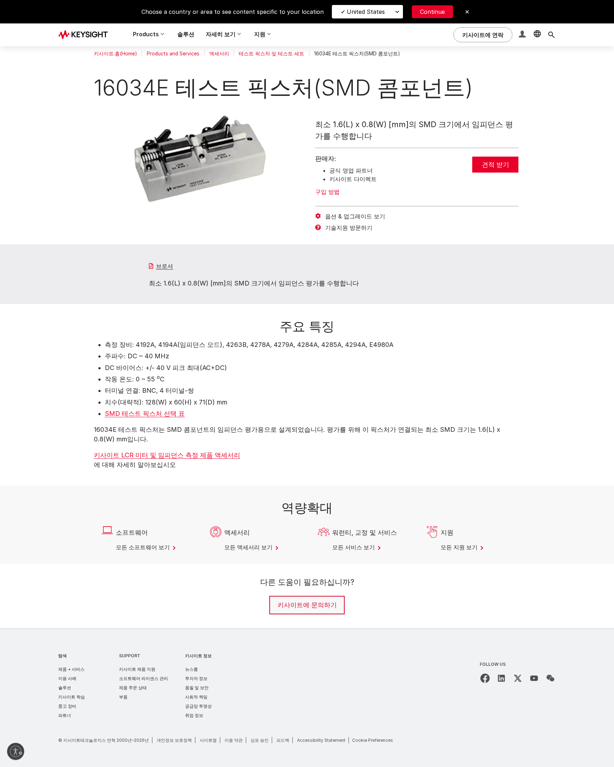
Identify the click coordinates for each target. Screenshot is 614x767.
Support (129, 655)
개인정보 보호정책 (174, 740)
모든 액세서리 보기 (249, 547)
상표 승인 (260, 740)
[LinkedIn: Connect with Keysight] (501, 678)
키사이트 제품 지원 (137, 669)
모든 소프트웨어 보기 (143, 547)
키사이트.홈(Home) (115, 53)
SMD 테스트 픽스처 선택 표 (145, 413)
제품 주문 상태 (133, 687)
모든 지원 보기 (460, 547)
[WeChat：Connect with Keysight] (550, 678)
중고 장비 (67, 706)
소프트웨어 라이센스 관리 (143, 678)
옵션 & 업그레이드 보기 (355, 216)
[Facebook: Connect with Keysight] (485, 678)
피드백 (282, 740)
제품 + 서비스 (71, 669)
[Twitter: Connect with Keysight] (517, 678)
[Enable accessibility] (15, 751)
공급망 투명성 (198, 706)
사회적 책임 (196, 697)
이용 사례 (67, 678)
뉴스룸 (191, 669)
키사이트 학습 (71, 697)
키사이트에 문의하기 (307, 605)
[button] (523, 35)
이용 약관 (234, 740)
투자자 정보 (196, 678)
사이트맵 (208, 740)
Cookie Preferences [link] (372, 740)
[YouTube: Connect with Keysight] (534, 678)
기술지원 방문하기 (348, 227)
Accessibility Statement (321, 740)
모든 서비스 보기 (354, 547)
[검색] (551, 35)
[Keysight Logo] (85, 34)
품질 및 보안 (197, 687)
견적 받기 (495, 164)
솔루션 (185, 34)
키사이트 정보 (198, 655)
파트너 (64, 715)
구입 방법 (327, 191)
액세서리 (219, 53)
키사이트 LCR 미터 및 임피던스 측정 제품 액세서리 (167, 455)
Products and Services (173, 53)
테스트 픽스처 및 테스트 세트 (271, 53)
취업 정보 (194, 715)
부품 (123, 697)
